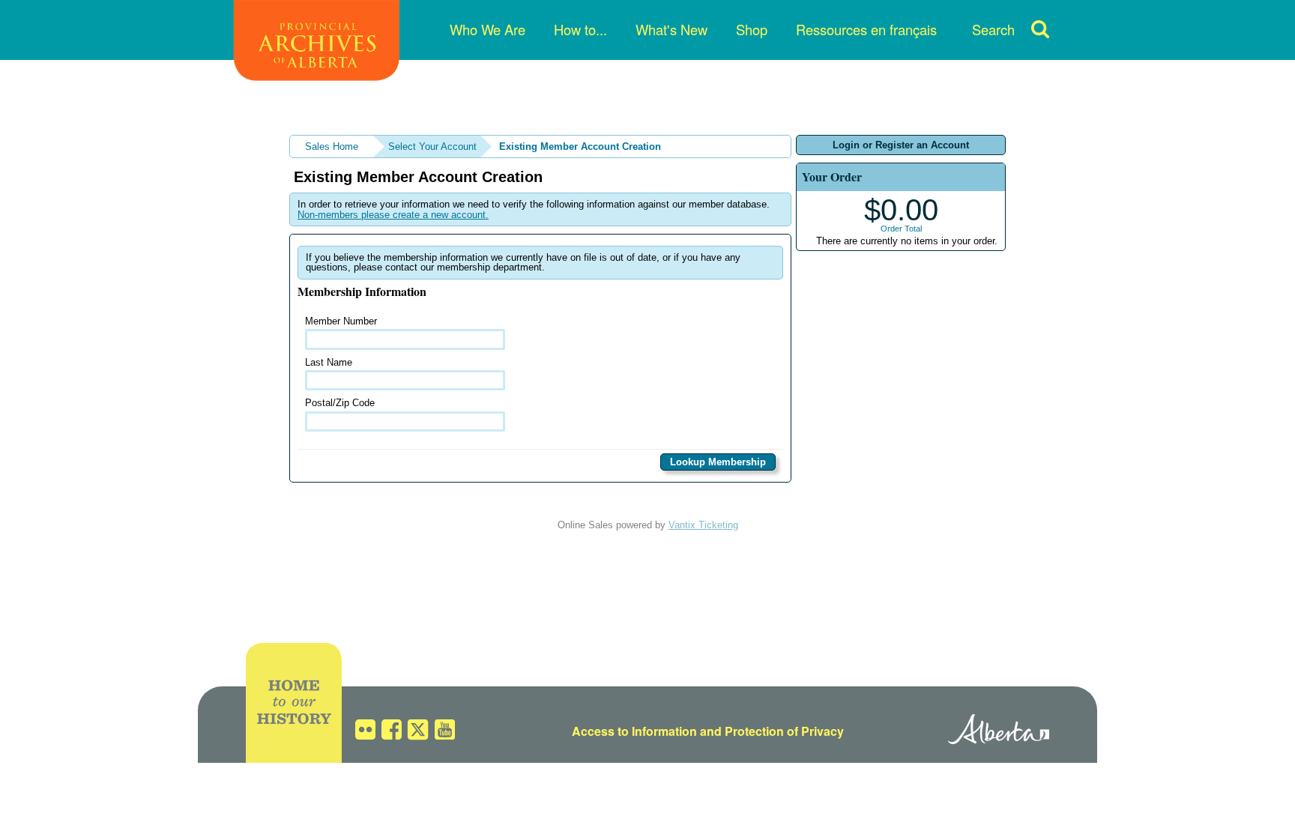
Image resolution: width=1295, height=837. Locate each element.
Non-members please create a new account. (393, 214)
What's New (671, 29)
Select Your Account (432, 146)
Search (993, 29)
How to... (580, 29)
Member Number (341, 321)
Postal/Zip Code (340, 402)
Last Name (328, 362)
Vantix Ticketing (703, 525)
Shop (751, 29)
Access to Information (634, 731)
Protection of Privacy (784, 731)
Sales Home (331, 146)
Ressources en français (866, 29)
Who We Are (487, 29)
